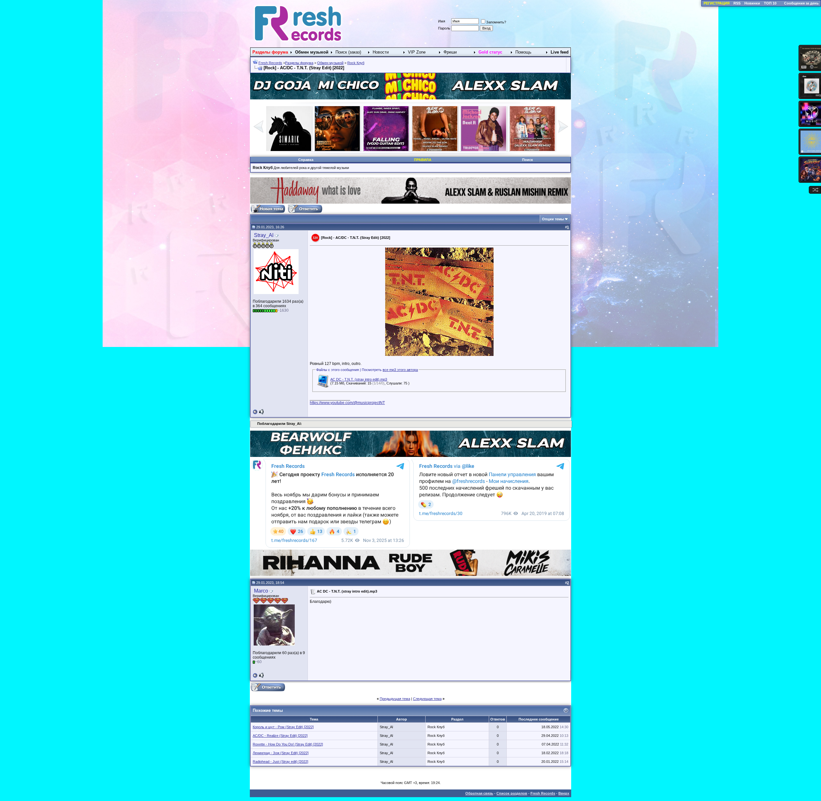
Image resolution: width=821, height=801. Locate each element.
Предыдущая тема (395, 699)
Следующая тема (427, 699)
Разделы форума (299, 63)
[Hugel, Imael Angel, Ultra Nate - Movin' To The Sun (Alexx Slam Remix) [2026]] (288, 150)
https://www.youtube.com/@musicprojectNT (347, 402)
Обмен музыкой (330, 63)
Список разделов (511, 793)
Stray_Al (264, 235)
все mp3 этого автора (400, 370)
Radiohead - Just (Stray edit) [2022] (280, 761)
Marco (261, 591)
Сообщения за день (801, 3)
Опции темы (553, 219)
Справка (305, 160)
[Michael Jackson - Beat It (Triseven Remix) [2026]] (337, 150)
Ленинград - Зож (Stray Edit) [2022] (281, 753)
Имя (441, 21)
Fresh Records (270, 63)
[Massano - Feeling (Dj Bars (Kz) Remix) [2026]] (434, 150)
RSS (737, 3)
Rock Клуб (355, 63)
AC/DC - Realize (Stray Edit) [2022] (280, 736)
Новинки (752, 3)
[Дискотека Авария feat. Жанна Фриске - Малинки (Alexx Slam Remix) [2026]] (386, 150)
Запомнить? (496, 22)
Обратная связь (479, 793)
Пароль (444, 28)
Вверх (563, 793)
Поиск (527, 160)
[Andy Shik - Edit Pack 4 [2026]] (483, 150)
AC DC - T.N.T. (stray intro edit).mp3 (358, 379)
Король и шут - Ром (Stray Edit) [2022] (283, 727)
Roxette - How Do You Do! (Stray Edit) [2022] (288, 744)
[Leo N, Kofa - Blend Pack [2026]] (532, 150)
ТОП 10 (770, 3)
